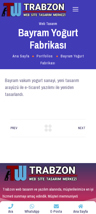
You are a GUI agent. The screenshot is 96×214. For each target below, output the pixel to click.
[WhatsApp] (32, 206)
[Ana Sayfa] (80, 206)
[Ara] (10, 206)
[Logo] (34, 9)
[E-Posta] (56, 206)
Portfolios (45, 56)
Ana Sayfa (21, 56)
